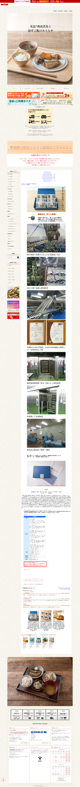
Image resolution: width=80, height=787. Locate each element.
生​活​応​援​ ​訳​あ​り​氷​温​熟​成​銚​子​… (31, 644)
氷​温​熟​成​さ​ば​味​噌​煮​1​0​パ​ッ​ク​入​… (25, 644)
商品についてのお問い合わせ (29, 584)
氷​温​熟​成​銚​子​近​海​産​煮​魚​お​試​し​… (51, 644)
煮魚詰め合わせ (34, 183)
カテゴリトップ (24, 183)
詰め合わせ (29, 183)
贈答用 (28, 184)
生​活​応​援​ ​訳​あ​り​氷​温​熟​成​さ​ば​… (45, 644)
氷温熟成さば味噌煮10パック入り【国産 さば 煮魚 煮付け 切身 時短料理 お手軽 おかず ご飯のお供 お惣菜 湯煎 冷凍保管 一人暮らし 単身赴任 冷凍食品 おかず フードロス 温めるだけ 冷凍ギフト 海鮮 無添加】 (58, 625)
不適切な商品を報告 (39, 584)
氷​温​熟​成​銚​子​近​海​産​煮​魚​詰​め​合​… (38, 644)
